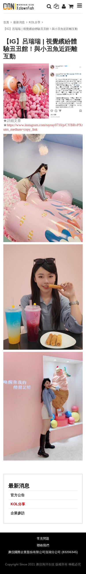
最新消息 (19, 22)
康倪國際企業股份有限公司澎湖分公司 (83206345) (43, 552)
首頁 (6, 22)
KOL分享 (34, 22)
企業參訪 (18, 513)
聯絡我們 (43, 545)
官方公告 (18, 495)
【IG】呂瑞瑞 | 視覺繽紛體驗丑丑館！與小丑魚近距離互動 (40, 29)
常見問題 (43, 538)
